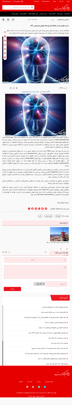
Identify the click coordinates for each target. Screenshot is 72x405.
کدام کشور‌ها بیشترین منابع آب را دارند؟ (55, 323)
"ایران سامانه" (32, 396)
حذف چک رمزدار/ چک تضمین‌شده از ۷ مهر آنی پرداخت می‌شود (48, 348)
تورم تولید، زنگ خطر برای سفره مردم (56, 364)
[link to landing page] (62, 7)
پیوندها (54, 1)
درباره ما (68, 1)
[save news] (8, 20)
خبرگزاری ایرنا (61, 203)
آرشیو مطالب (36, 1)
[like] (45, 253)
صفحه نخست (67, 14)
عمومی (52, 20)
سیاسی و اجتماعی (43, 14)
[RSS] (27, 387)
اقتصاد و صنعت (52, 14)
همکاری (21, 382)
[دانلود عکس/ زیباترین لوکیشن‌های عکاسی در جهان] (59, 234)
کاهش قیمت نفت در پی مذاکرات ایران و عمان (53, 312)
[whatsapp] (38, 208)
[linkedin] (35, 208)
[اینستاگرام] (33, 387)
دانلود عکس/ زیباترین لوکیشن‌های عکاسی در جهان (57, 242)
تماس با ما (61, 1)
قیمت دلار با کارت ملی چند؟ (58, 343)
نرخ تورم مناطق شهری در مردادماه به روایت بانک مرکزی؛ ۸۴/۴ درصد (47, 333)
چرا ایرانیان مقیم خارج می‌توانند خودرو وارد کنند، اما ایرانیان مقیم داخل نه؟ (45, 354)
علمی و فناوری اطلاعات (33, 14)
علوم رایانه (58, 216)
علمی (40, 216)
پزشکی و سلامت (14, 14)
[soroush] (32, 208)
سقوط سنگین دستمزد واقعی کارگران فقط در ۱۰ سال (52, 359)
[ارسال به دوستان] (13, 20)
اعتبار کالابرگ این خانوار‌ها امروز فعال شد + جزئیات (52, 328)
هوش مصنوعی (48, 216)
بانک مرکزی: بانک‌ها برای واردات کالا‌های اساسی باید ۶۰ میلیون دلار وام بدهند (45, 317)
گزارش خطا (5, 252)
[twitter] (42, 208)
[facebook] (28, 208)
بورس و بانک (59, 14)
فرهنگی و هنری (23, 14)
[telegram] (47, 208)
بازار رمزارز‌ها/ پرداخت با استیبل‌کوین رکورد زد (54, 307)
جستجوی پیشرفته (46, 1)
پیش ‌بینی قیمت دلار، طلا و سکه (57, 338)
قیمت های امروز (49, 382)
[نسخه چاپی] (3, 20)
